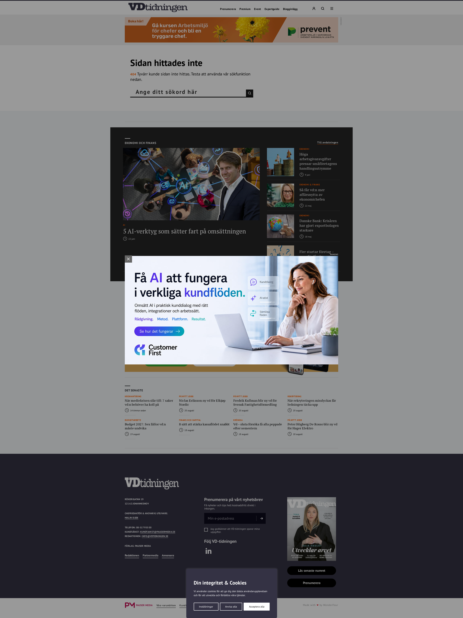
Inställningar (206, 606)
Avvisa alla (231, 606)
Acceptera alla (256, 606)
